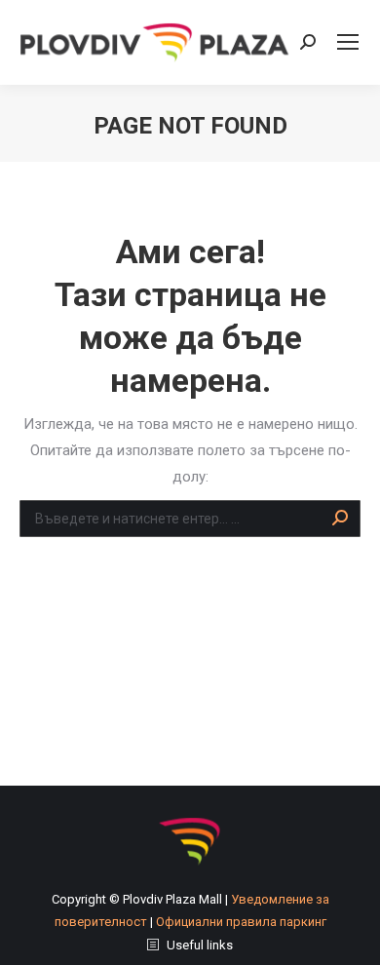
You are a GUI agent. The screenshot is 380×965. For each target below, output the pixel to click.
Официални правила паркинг (241, 921)
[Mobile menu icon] (348, 42)
